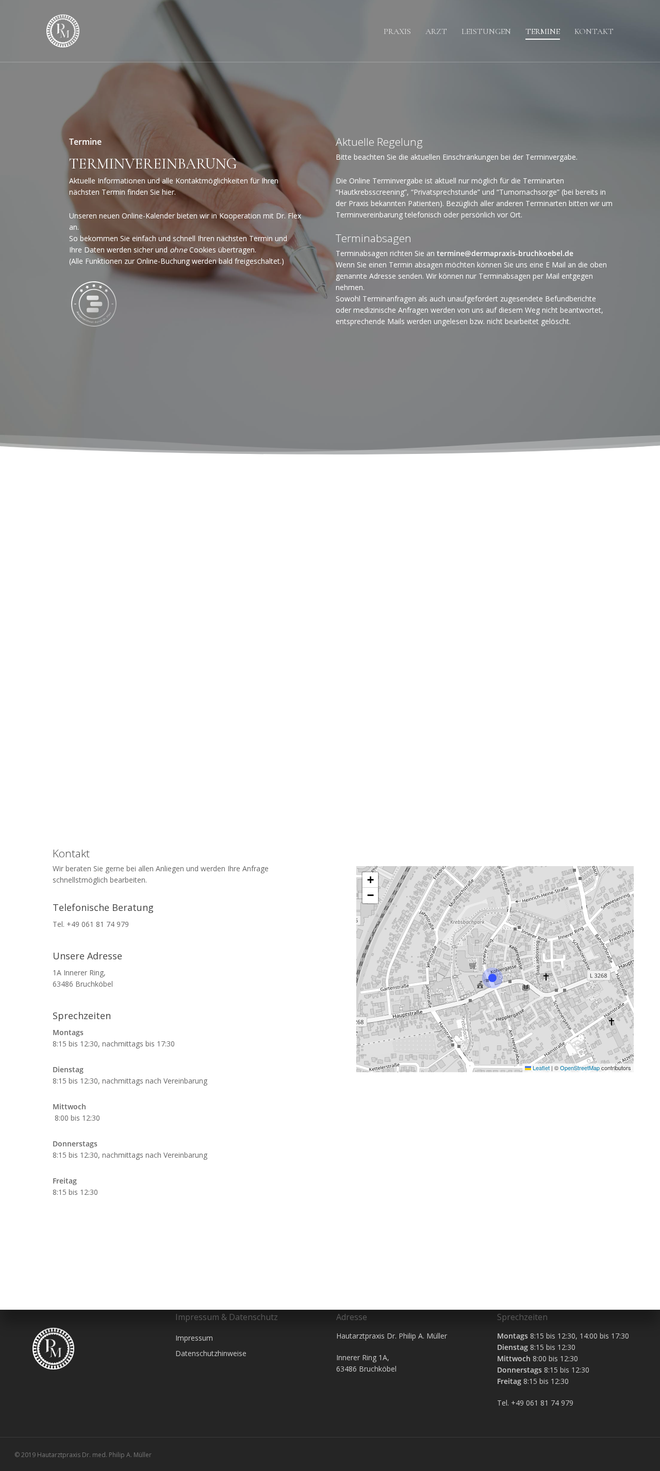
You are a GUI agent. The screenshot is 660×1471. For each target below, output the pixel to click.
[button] (495, 978)
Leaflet (540, 1067)
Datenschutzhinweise (210, 1353)
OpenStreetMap (580, 1067)
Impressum (194, 1338)
